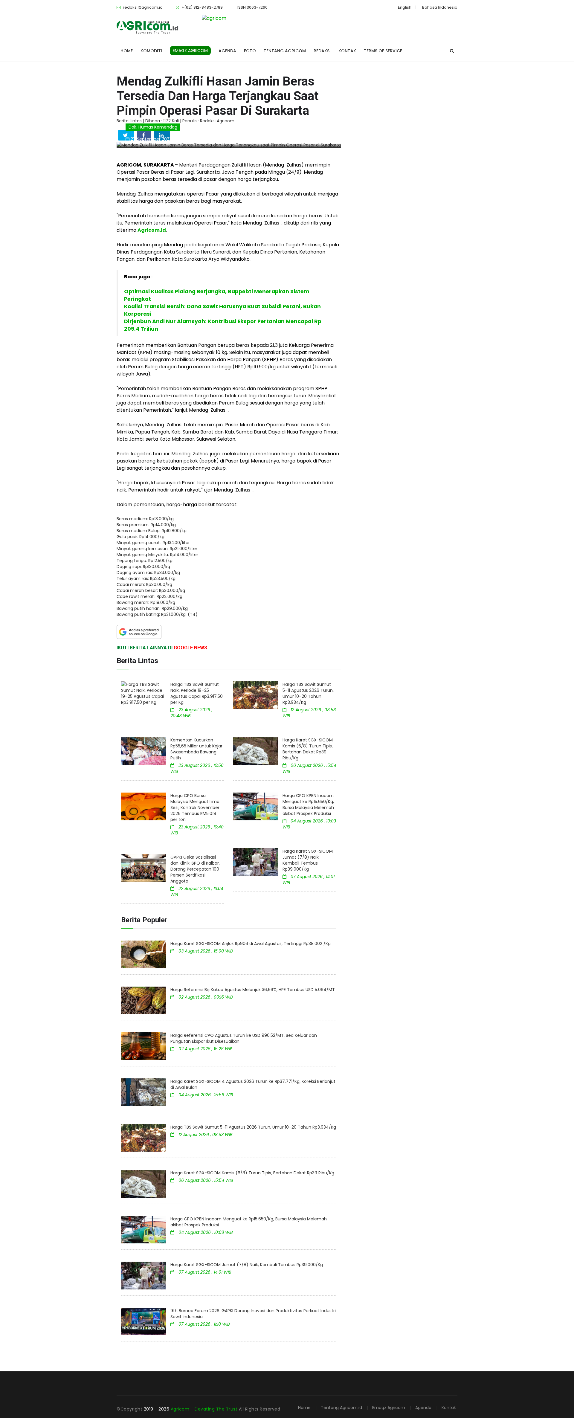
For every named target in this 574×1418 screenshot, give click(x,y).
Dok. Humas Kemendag (153, 127)
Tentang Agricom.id (341, 1408)
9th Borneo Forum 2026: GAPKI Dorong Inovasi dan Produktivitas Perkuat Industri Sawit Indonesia (253, 1314)
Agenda (227, 51)
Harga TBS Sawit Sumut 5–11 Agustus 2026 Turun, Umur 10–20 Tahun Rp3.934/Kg (308, 693)
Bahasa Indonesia (439, 7)
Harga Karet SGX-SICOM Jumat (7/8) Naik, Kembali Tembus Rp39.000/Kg (308, 860)
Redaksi (322, 51)
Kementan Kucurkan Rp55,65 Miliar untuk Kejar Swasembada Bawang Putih (196, 749)
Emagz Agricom (388, 1408)
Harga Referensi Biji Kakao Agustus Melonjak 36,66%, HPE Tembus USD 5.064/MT (252, 990)
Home (126, 51)
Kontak (347, 51)
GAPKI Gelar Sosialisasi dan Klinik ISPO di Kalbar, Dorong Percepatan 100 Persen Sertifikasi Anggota (195, 869)
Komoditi (151, 51)
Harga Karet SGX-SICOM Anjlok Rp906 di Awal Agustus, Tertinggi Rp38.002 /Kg (250, 944)
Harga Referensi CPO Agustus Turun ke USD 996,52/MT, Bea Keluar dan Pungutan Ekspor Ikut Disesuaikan (243, 1038)
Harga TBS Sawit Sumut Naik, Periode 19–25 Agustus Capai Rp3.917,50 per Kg (196, 693)
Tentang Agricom (285, 51)
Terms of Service (383, 51)
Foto (250, 51)
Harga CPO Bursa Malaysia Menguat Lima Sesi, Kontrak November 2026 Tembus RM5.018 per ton (194, 807)
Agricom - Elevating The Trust (205, 1409)
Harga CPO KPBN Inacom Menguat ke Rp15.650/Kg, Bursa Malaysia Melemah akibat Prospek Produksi (308, 804)
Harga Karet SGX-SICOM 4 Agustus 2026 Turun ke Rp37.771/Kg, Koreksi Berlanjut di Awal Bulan (252, 1084)
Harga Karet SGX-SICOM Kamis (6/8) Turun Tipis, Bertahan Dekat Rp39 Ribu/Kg (308, 749)
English (404, 7)
